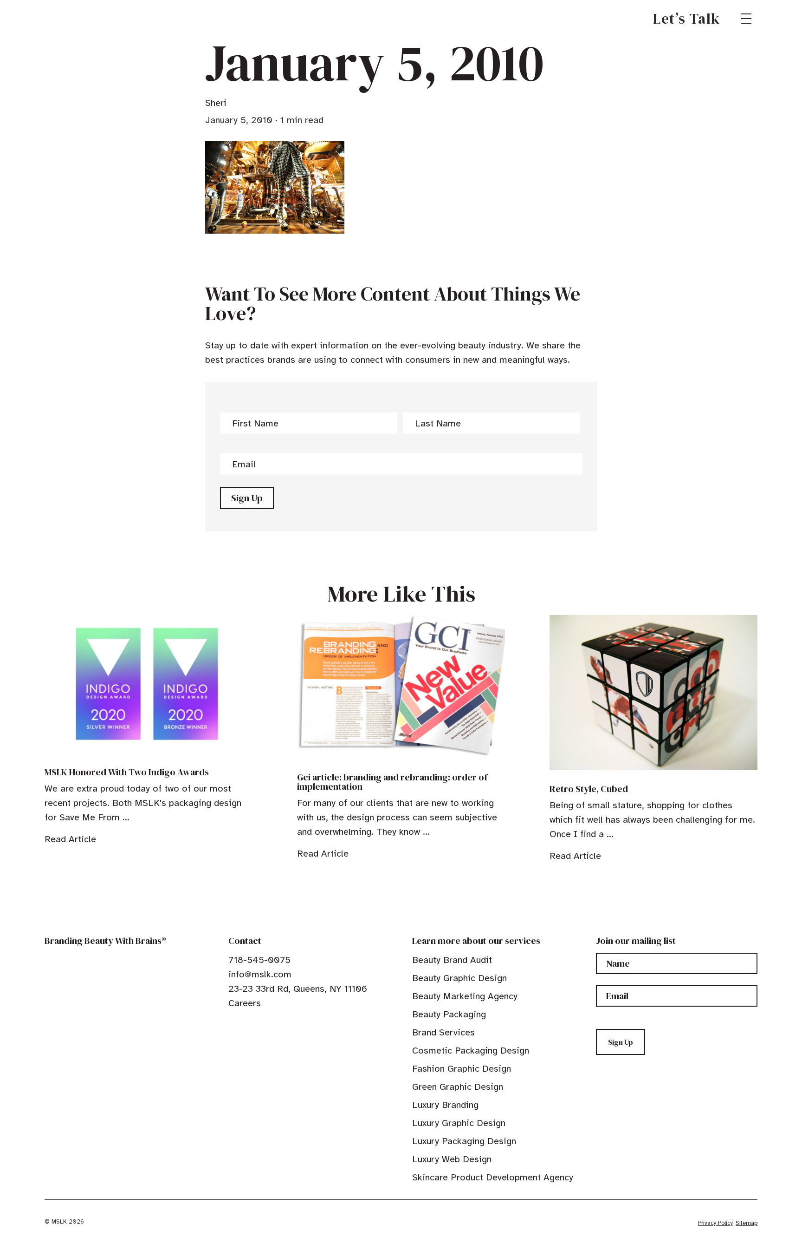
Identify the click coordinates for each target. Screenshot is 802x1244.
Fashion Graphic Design (461, 1068)
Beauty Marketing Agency (464, 996)
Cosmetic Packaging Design (470, 1050)
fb (232, 1024)
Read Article (70, 839)
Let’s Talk (686, 18)
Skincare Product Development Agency (492, 1177)
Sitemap (746, 1223)
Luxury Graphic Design (458, 1123)
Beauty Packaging (449, 1014)
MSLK (78, 18)
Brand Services (443, 1032)
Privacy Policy (715, 1223)
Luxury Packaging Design (464, 1141)
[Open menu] (746, 18)
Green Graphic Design (457, 1087)
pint (261, 1024)
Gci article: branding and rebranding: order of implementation (392, 782)
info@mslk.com (259, 974)
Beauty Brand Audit (452, 960)
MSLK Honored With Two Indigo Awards (127, 772)
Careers (244, 1003)
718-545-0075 (259, 960)
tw (247, 1024)
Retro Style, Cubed (589, 788)
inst (276, 1024)
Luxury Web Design (452, 1159)
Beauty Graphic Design (459, 978)
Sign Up (247, 497)
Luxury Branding (445, 1105)
